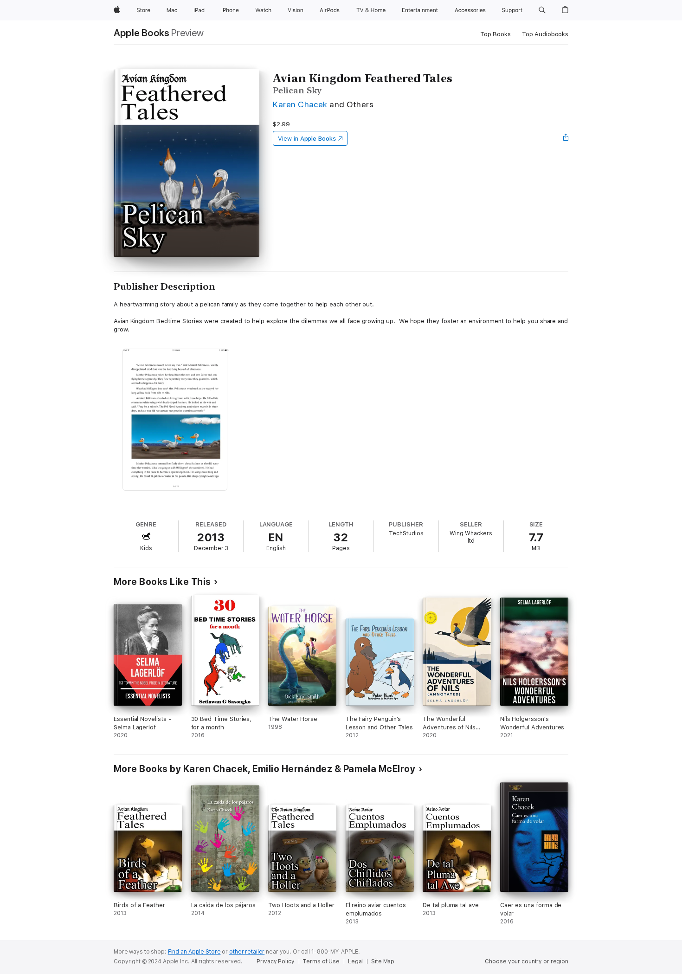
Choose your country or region (526, 961)
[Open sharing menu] (566, 138)
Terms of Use (321, 961)
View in (307, 138)
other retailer (246, 951)
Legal (355, 961)
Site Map (382, 961)
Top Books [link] (495, 34)
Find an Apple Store (194, 951)
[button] (542, 10)
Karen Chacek (300, 104)
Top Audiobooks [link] (545, 34)
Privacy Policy (275, 961)
